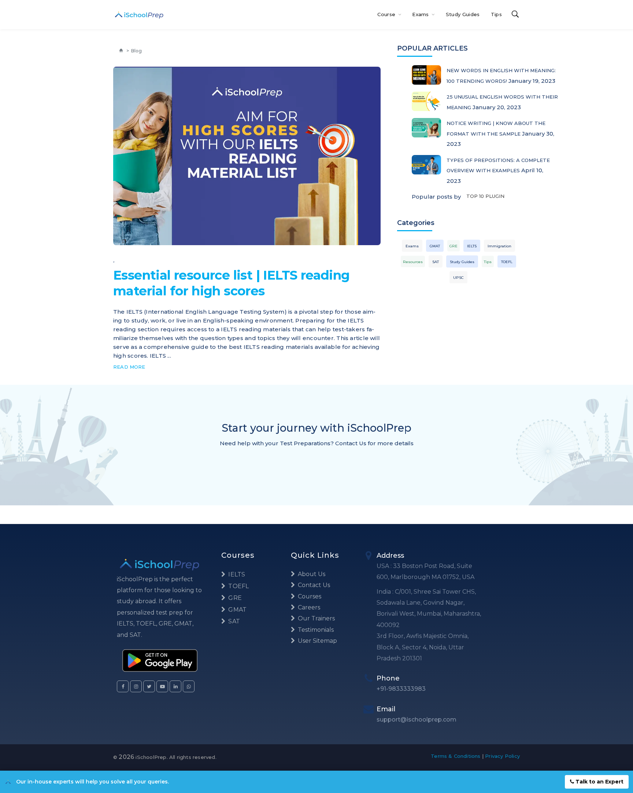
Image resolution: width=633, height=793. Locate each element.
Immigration (499, 246)
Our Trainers (315, 618)
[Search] (515, 14)
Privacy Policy (502, 756)
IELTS (472, 246)
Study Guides (463, 14)
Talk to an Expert (598, 781)
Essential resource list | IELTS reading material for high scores (231, 283)
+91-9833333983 (401, 688)
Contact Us (313, 585)
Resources (413, 261)
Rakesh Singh (147, 237)
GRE (453, 246)
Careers (308, 607)
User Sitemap (316, 640)
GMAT (435, 246)
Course (387, 14)
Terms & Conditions (456, 756)
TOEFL (506, 261)
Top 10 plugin (485, 196)
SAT (435, 261)
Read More (129, 367)
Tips (496, 14)
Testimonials (315, 629)
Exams (421, 14)
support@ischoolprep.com (416, 719)
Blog (136, 51)
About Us (310, 574)
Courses (308, 596)
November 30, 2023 (346, 237)
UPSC (458, 277)
